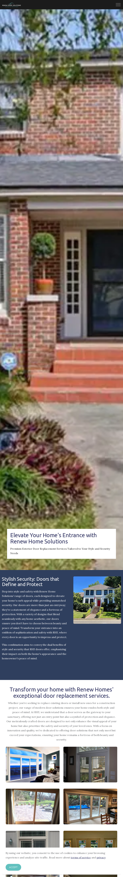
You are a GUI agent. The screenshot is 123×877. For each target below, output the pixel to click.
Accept (13, 867)
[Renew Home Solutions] (11, 4)
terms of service (81, 857)
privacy (101, 857)
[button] (33, 764)
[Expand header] (118, 4)
